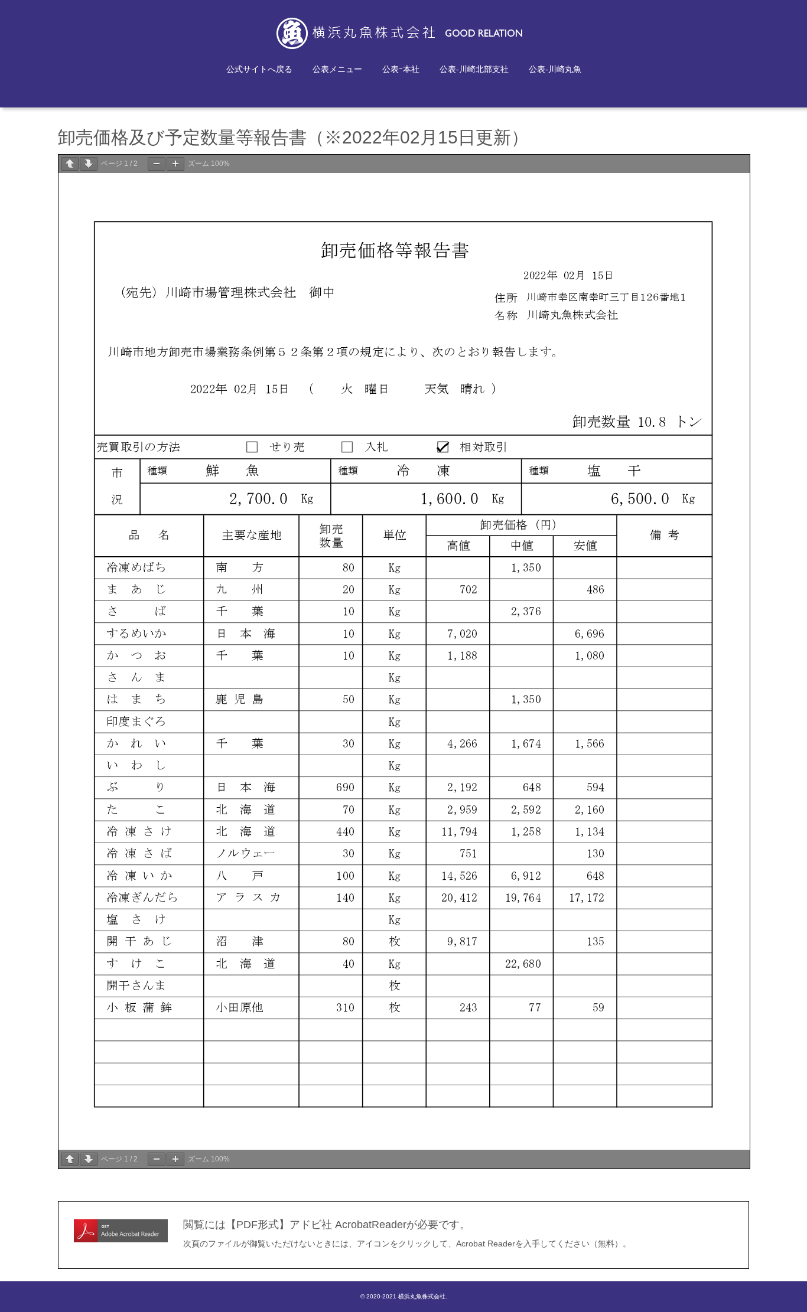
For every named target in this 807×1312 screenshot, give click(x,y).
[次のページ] (88, 164)
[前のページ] (70, 164)
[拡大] (175, 164)
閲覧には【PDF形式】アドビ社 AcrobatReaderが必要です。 (326, 1225)
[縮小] (156, 164)
